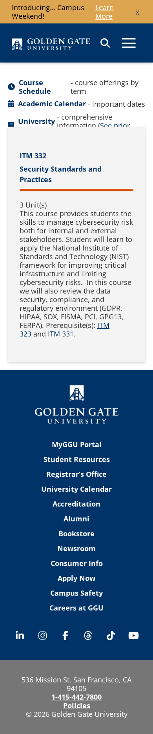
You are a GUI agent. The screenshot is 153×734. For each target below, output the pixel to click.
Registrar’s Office (76, 474)
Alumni (76, 518)
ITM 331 (61, 333)
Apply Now (76, 578)
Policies (76, 705)
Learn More (104, 12)
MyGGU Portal (77, 444)
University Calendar (76, 489)
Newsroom (76, 548)
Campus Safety (76, 593)
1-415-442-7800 (76, 697)
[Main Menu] (128, 43)
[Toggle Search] (105, 43)
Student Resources (77, 459)
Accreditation (76, 503)
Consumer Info (77, 563)
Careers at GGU (76, 607)
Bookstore (76, 533)
